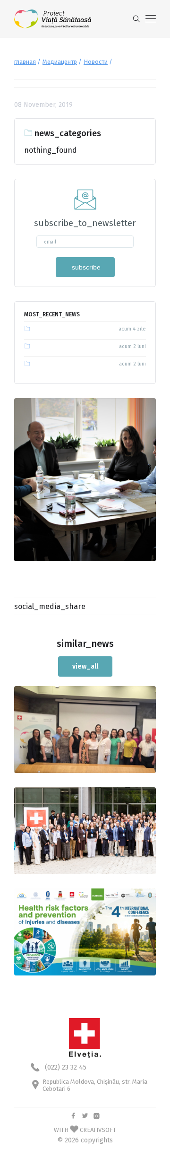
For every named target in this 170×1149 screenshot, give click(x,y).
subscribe (85, 267)
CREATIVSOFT (98, 1129)
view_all (85, 666)
